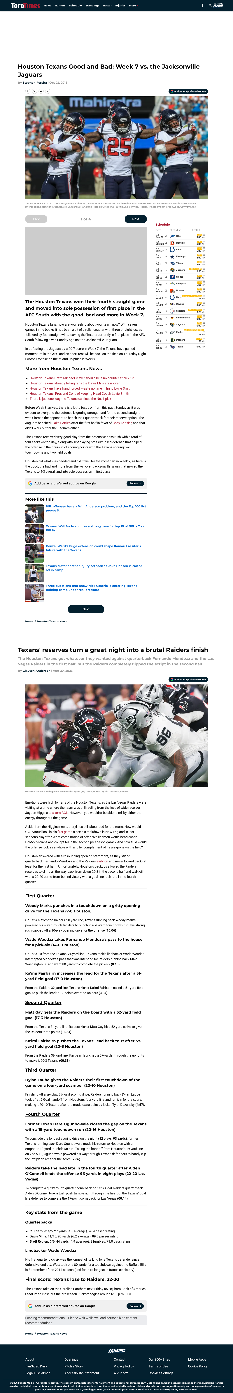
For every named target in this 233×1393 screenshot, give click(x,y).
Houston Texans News (52, 621)
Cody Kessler (122, 423)
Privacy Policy (124, 1366)
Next (135, 219)
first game (65, 832)
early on (102, 861)
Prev (36, 219)
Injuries (120, 5)
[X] (210, 5)
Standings (92, 5)
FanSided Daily (36, 1366)
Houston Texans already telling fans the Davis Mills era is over (75, 383)
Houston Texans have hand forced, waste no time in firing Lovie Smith (81, 388)
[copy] (47, 91)
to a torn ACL (58, 813)
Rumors (60, 5)
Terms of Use (158, 1366)
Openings (71, 1359)
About (29, 1359)
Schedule (75, 5)
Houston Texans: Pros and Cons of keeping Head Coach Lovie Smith (79, 393)
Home (29, 621)
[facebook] (203, 5)
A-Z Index (121, 1373)
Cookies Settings (161, 1373)
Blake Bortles (61, 423)
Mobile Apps (197, 1359)
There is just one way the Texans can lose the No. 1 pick (70, 399)
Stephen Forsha (35, 82)
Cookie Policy (198, 1366)
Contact (119, 1359)
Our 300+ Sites (159, 1359)
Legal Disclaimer (37, 1373)
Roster (107, 5)
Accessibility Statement (81, 1373)
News (47, 5)
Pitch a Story (73, 1366)
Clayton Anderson (36, 671)
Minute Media (26, 1382)
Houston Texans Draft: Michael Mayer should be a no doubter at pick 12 (82, 378)
